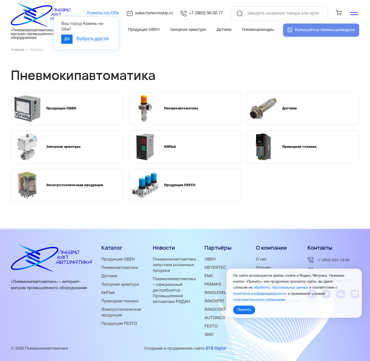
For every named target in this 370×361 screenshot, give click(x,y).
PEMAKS (213, 284)
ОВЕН (210, 259)
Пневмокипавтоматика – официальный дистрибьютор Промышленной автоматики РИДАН (174, 290)
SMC (209, 335)
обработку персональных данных (281, 287)
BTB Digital (216, 348)
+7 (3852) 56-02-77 (206, 13)
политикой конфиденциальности (259, 293)
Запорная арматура (120, 284)
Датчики (109, 276)
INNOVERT (215, 301)
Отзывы (263, 268)
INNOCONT (215, 310)
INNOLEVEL (215, 293)
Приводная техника (119, 301)
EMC (209, 276)
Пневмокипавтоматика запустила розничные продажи (174, 265)
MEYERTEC (215, 268)
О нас (261, 259)
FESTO (211, 326)
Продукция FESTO (119, 324)
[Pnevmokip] (46, 26)
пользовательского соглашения (259, 300)
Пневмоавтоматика (119, 268)
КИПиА (108, 293)
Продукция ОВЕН (118, 259)
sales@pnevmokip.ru (154, 13)
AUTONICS (215, 318)
